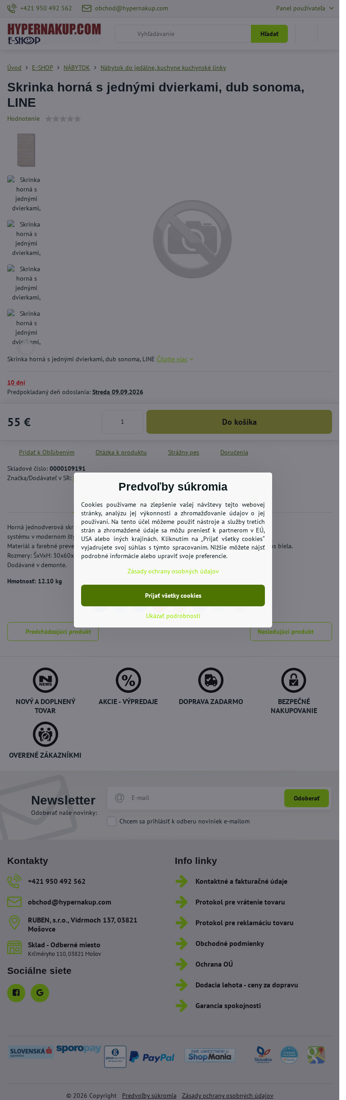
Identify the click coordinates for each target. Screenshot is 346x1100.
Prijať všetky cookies (173, 595)
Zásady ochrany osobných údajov (173, 571)
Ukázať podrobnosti (173, 616)
